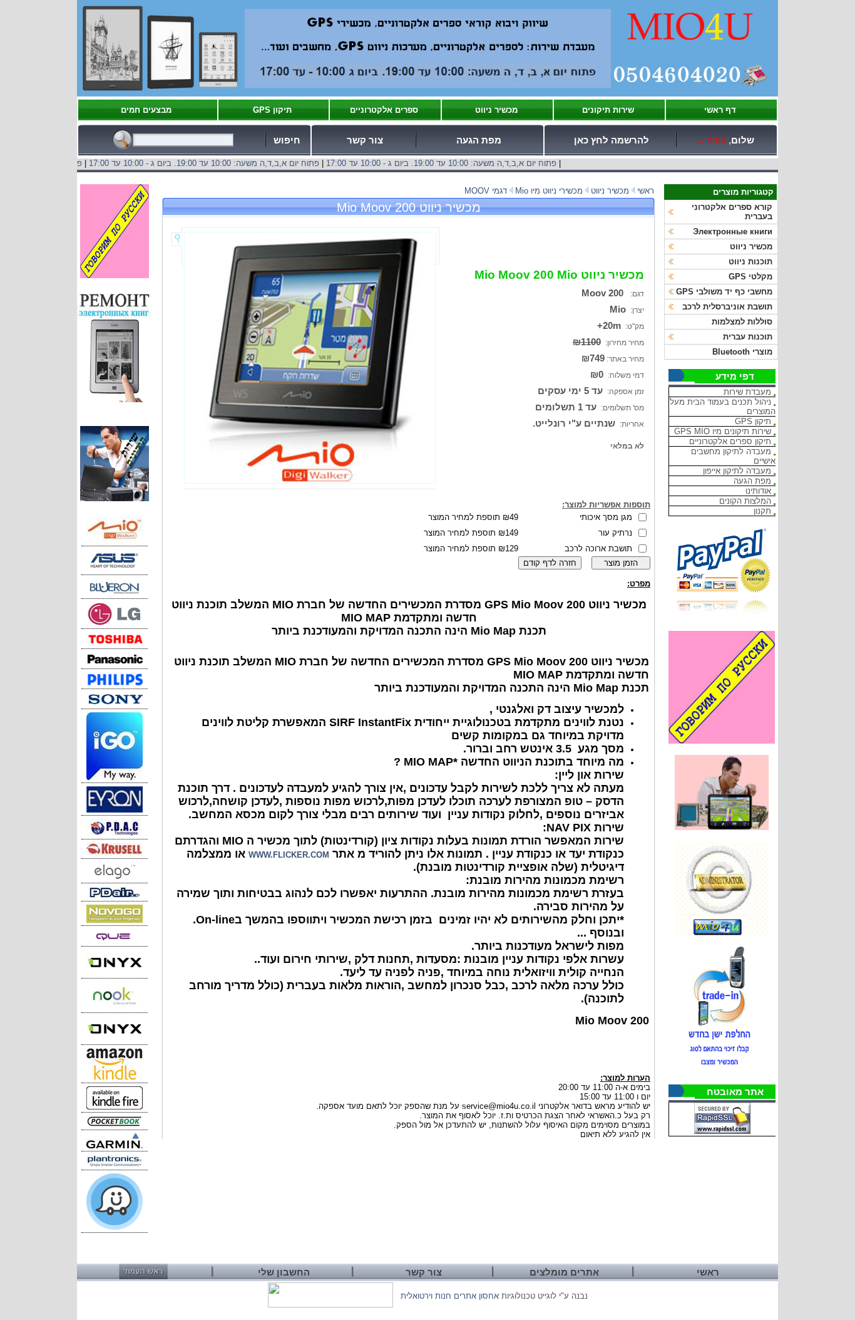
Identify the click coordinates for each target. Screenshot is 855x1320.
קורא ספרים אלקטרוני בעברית (732, 211)
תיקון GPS (272, 110)
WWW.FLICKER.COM (288, 855)
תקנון (762, 511)
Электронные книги (732, 231)
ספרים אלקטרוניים (384, 110)
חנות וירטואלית (426, 1296)
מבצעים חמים (146, 110)
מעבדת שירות (747, 392)
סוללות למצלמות (742, 321)
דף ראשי (720, 110)
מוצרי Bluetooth (742, 351)
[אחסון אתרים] (330, 1304)
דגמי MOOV (485, 190)
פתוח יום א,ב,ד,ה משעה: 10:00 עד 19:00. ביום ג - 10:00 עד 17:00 (467, 163)
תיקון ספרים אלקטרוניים (730, 441)
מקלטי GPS (750, 276)
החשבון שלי (284, 1272)
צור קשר (365, 140)
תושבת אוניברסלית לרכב (727, 306)
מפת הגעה (478, 140)
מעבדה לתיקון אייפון (737, 471)
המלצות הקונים (745, 501)
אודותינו (758, 491)
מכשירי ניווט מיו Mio (549, 190)
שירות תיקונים (608, 110)
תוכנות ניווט (750, 261)
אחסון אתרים (476, 1296)
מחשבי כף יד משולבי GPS (724, 291)
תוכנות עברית (747, 336)
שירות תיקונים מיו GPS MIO (722, 431)
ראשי (645, 190)
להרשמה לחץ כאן (611, 140)
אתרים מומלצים (564, 1272)
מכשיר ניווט (496, 110)
